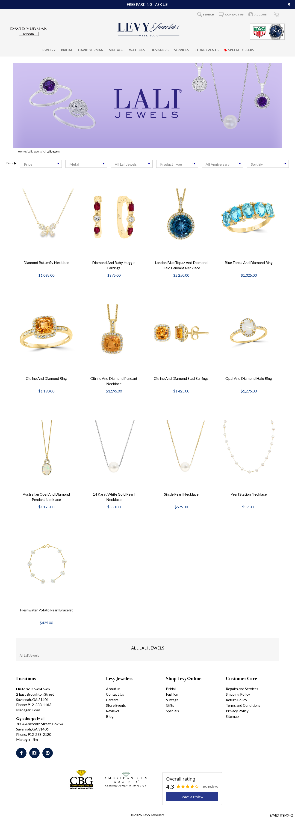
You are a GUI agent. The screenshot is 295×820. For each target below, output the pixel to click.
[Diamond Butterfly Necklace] (46, 216)
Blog (110, 716)
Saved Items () (281, 815)
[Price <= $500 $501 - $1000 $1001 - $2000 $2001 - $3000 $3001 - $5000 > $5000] (41, 164)
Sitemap (232, 716)
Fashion (172, 694)
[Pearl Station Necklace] (248, 448)
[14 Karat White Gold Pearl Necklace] (114, 448)
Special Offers (241, 50)
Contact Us (115, 694)
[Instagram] (34, 753)
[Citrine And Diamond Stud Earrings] (181, 332)
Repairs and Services (242, 688)
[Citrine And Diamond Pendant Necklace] (114, 332)
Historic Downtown (33, 689)
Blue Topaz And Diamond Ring (249, 262)
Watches (137, 50)
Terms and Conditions (243, 705)
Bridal (67, 50)
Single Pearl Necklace (181, 494)
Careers (112, 699)
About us (113, 688)
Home (22, 151)
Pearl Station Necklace (248, 494)
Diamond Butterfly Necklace (46, 262)
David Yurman (90, 50)
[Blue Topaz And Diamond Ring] (248, 217)
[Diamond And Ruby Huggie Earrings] (114, 217)
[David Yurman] (28, 31)
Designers (159, 50)
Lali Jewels (34, 151)
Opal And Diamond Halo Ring (248, 378)
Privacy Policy (237, 711)
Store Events (206, 50)
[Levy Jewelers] (148, 29)
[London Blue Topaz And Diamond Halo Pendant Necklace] (181, 217)
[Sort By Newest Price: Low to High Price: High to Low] (268, 164)
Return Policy (236, 699)
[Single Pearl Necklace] (181, 448)
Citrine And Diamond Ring (46, 378)
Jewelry (48, 50)
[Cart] (276, 14)
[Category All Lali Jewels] (132, 164)
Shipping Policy (238, 694)
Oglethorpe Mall (30, 718)
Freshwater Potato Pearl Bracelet (46, 610)
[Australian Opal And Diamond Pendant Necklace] (46, 448)
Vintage (116, 50)
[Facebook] (21, 753)
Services (181, 50)
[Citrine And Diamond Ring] (46, 332)
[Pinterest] (47, 753)
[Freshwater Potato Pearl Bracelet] (46, 564)
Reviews (112, 711)
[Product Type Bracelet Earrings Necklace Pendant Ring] (177, 164)
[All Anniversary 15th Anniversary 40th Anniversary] (222, 164)
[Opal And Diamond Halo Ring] (248, 332)
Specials (172, 711)
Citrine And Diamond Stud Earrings (181, 378)
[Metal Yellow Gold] (86, 164)
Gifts (170, 705)
